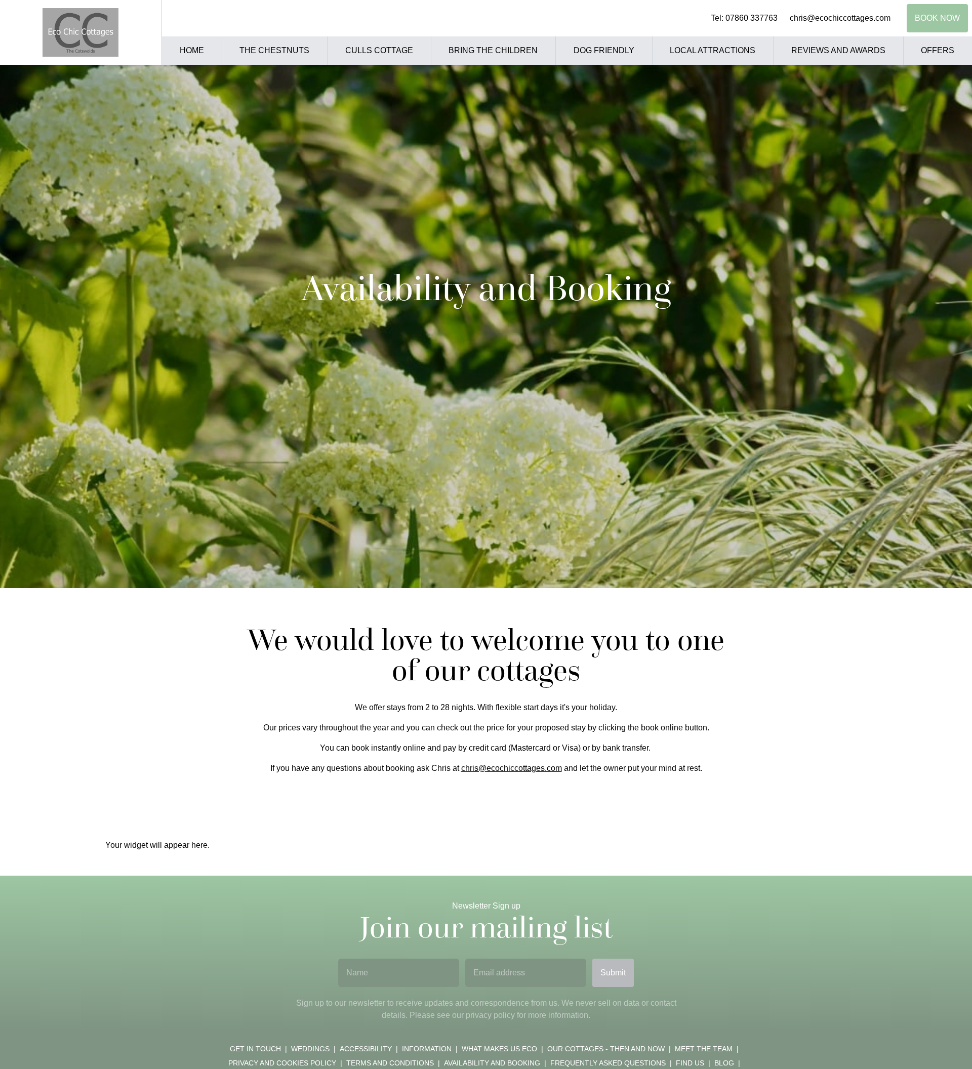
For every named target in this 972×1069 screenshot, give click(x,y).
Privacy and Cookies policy (282, 1063)
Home (192, 50)
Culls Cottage (379, 50)
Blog (724, 1063)
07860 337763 (751, 18)
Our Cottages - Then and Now (606, 1049)
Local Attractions (712, 50)
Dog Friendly (604, 50)
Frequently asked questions (608, 1063)
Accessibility (366, 1049)
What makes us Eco (499, 1049)
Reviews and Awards (838, 50)
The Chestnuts (274, 50)
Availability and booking (492, 1063)
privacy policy (490, 1015)
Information (427, 1049)
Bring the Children (493, 50)
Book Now (937, 18)
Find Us (690, 1063)
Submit (613, 972)
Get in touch (255, 1049)
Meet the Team (704, 1049)
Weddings (310, 1049)
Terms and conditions (390, 1063)
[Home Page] (80, 32)
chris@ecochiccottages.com (840, 18)
